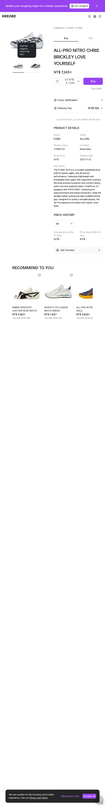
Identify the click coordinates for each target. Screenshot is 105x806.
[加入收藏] (57, 81)
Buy (66, 38)
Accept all (89, 796)
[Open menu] (100, 16)
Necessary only (70, 796)
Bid (90, 38)
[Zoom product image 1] (26, 39)
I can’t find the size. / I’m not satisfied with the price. (78, 119)
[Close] (32, 46)
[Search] (89, 16)
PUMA (70, 28)
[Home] (9, 16)
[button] (94, 16)
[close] (97, 6)
